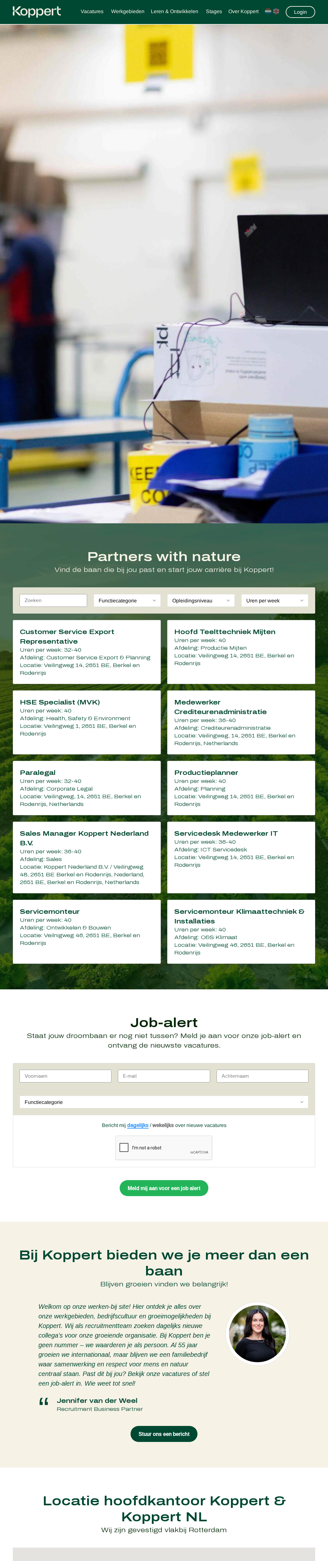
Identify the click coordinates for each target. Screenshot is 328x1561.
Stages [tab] (214, 11)
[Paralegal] (87, 788)
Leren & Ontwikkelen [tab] (175, 11)
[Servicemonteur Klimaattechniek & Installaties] (241, 932)
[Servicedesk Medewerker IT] (241, 857)
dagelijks (138, 1125)
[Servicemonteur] (87, 932)
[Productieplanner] (241, 788)
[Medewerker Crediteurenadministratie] (241, 722)
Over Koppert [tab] (243, 11)
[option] (164, 1357)
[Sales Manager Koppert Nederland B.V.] (87, 857)
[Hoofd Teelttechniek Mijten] (241, 652)
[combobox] (127, 600)
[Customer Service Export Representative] (87, 652)
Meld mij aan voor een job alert (164, 1188)
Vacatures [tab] (93, 11)
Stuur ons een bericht (164, 1434)
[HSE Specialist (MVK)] (87, 722)
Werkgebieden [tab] (127, 11)
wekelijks (163, 1125)
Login (300, 12)
